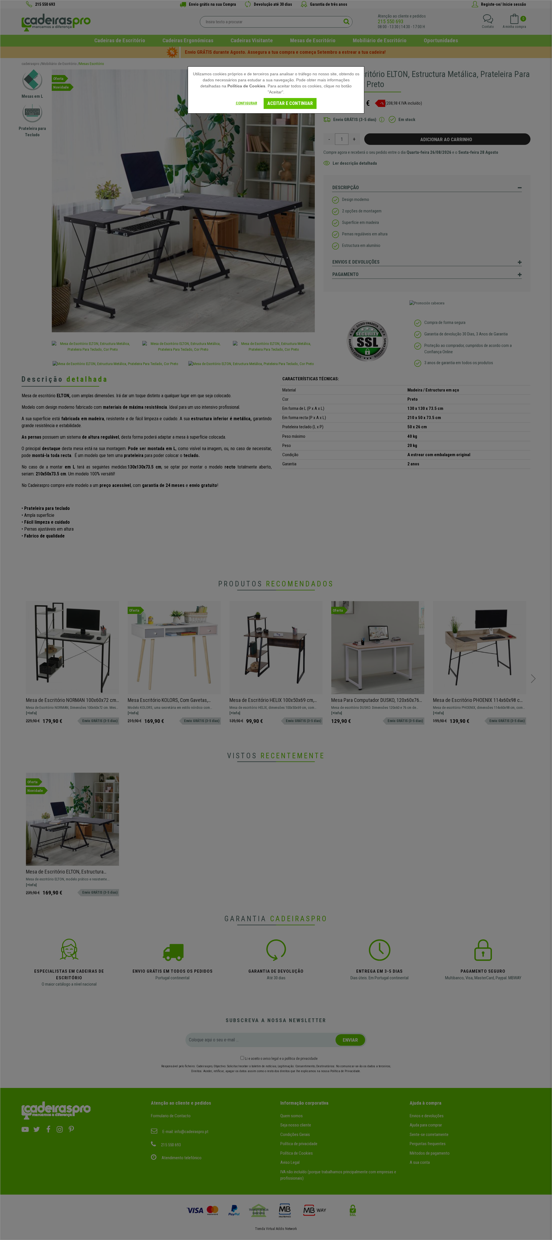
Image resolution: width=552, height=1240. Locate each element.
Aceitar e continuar (290, 103)
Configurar (246, 103)
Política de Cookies (246, 86)
